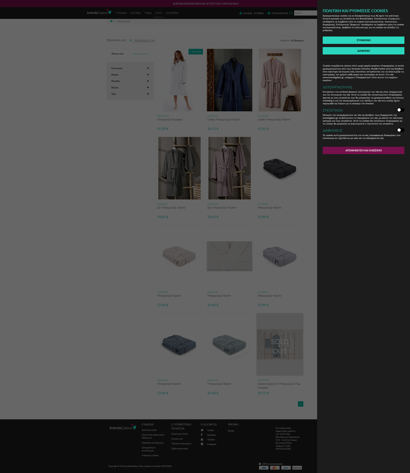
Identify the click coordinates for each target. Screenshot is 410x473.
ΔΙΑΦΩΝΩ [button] (363, 51)
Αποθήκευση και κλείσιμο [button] (363, 150)
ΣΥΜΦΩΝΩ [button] (364, 40)
